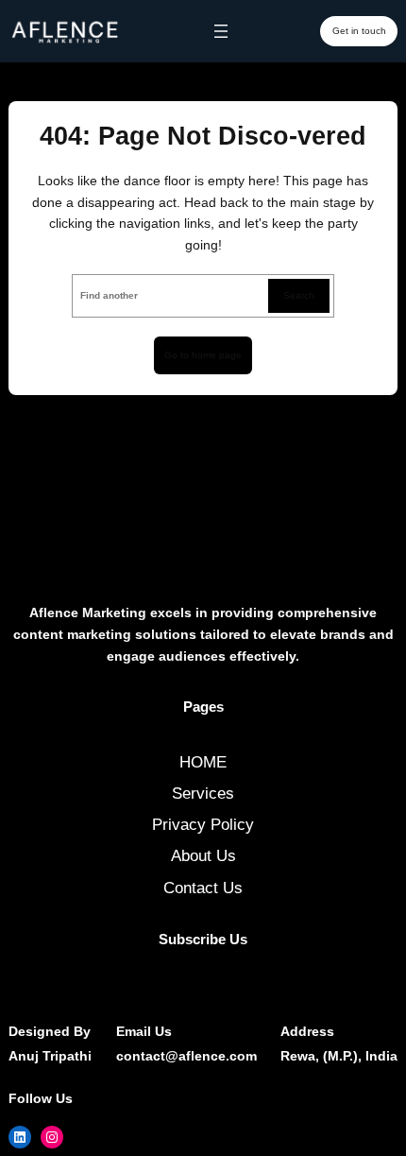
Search (298, 295)
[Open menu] (221, 31)
